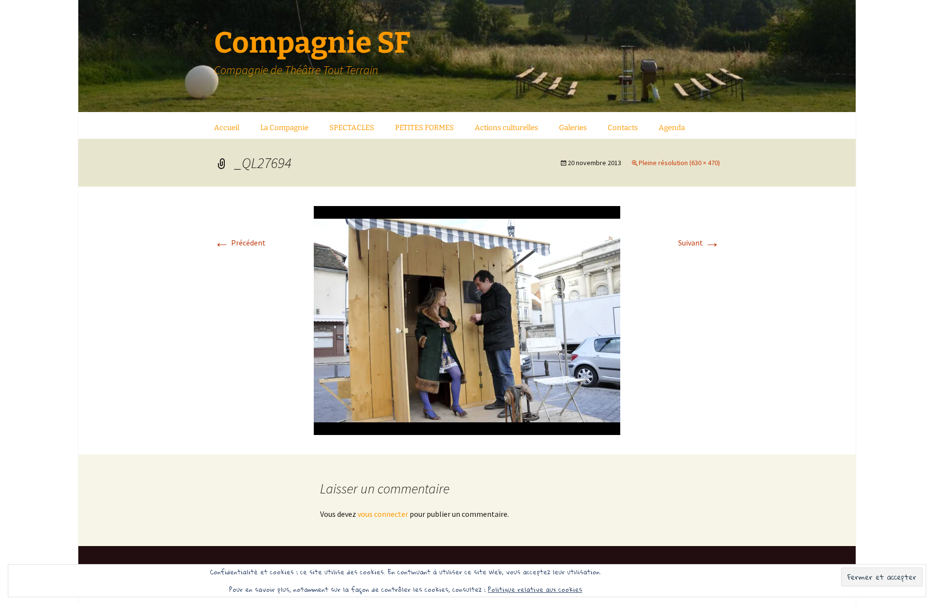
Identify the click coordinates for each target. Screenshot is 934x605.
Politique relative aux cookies (535, 589)
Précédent (240, 242)
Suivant (699, 242)
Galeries (573, 127)
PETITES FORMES (424, 127)
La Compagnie (284, 127)
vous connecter (383, 514)
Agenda (672, 127)
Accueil (226, 127)
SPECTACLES (351, 127)
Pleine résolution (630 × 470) (679, 162)
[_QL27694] (467, 319)
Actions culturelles (506, 127)
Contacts (623, 127)
